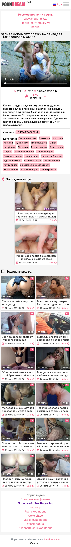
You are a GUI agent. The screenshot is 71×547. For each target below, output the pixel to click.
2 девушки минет (13, 160)
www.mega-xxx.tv (35, 18)
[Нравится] (26, 96)
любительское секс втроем (35, 165)
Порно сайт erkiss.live (35, 22)
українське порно (36, 519)
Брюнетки (44, 138)
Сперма (8, 151)
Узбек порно (35, 523)
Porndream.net (51, 539)
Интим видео (10, 165)
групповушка (32, 156)
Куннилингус (22, 142)
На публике (9, 147)
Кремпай (8, 142)
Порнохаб (23, 147)
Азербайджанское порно (36, 528)
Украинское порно (24, 151)
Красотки (58, 138)
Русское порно (39, 147)
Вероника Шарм (32, 160)
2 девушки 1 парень (51, 156)
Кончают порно (45, 151)
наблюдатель (11, 169)
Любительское (39, 142)
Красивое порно (29, 169)
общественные (52, 160)
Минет (53, 142)
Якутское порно (35, 511)
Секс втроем (56, 147)
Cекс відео (35, 515)
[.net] (13, 5)
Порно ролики (48, 169)
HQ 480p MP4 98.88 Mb (27, 132)
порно (35, 27)
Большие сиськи (27, 138)
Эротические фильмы (35, 499)
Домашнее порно (13, 156)
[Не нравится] (44, 96)
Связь (34, 543)
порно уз (35, 507)
